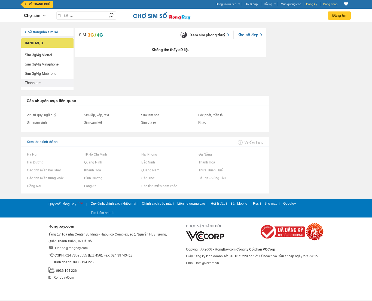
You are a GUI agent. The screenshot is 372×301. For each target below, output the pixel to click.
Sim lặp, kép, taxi (96, 115)
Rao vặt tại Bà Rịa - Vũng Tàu (212, 178)
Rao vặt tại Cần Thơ (147, 178)
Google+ (289, 203)
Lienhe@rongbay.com (71, 248)
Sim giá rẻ (148, 122)
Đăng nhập (330, 4)
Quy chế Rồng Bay (62, 204)
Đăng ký (311, 4)
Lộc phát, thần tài (211, 115)
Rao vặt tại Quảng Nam (150, 170)
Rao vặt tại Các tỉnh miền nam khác (159, 186)
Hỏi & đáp (218, 203)
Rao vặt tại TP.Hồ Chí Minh (95, 154)
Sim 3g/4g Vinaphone (42, 64)
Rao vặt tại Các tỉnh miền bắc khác (44, 170)
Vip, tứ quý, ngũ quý (41, 115)
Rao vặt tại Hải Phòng (149, 154)
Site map (271, 203)
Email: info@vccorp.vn (202, 263)
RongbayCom (63, 277)
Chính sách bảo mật (157, 203)
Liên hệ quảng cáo (191, 203)
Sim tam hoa (150, 115)
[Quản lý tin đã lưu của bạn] (346, 4)
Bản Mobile (238, 203)
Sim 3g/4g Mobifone (40, 73)
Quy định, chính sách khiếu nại (113, 203)
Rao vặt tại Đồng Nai (34, 186)
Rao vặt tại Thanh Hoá (206, 162)
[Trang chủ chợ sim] (161, 19)
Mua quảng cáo (291, 4)
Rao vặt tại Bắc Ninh (148, 162)
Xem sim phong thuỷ (207, 35)
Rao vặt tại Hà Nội (32, 154)
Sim (82, 34)
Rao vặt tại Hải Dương (35, 162)
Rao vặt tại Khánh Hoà (92, 170)
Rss (256, 203)
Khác (202, 122)
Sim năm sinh (37, 122)
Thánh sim (33, 83)
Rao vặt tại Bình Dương (93, 178)
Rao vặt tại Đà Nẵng (205, 154)
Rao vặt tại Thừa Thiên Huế (210, 170)
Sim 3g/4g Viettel (38, 55)
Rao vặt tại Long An (90, 186)
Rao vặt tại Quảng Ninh (93, 162)
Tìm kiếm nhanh (102, 213)
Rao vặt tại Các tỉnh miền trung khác (45, 178)
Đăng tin (339, 15)
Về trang (43, 32)
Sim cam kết (93, 122)
